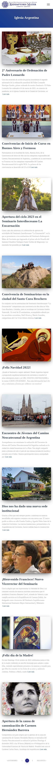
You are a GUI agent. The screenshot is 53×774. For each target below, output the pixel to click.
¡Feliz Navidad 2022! (16, 367)
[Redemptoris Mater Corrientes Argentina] (20, 4)
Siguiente (41, 760)
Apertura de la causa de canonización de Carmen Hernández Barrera (19, 725)
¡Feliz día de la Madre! (17, 655)
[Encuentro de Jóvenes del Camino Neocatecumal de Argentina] (26, 410)
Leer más (6, 94)
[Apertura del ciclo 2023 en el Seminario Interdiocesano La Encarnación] (26, 194)
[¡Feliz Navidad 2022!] (26, 345)
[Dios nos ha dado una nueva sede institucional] (26, 483)
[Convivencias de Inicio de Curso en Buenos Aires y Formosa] (26, 121)
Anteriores (12, 760)
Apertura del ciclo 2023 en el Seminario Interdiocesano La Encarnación (22, 221)
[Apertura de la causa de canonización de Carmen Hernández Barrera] (26, 698)
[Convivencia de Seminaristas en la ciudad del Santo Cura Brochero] (26, 272)
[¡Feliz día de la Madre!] (26, 633)
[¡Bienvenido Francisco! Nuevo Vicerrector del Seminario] (26, 556)
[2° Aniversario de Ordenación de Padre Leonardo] (26, 48)
